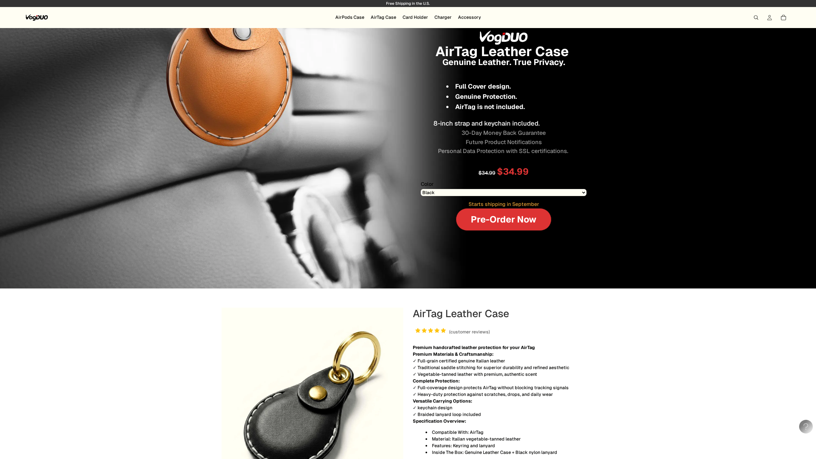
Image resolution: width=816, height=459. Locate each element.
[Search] (756, 18)
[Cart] (783, 18)
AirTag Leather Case (461, 314)
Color (427, 184)
